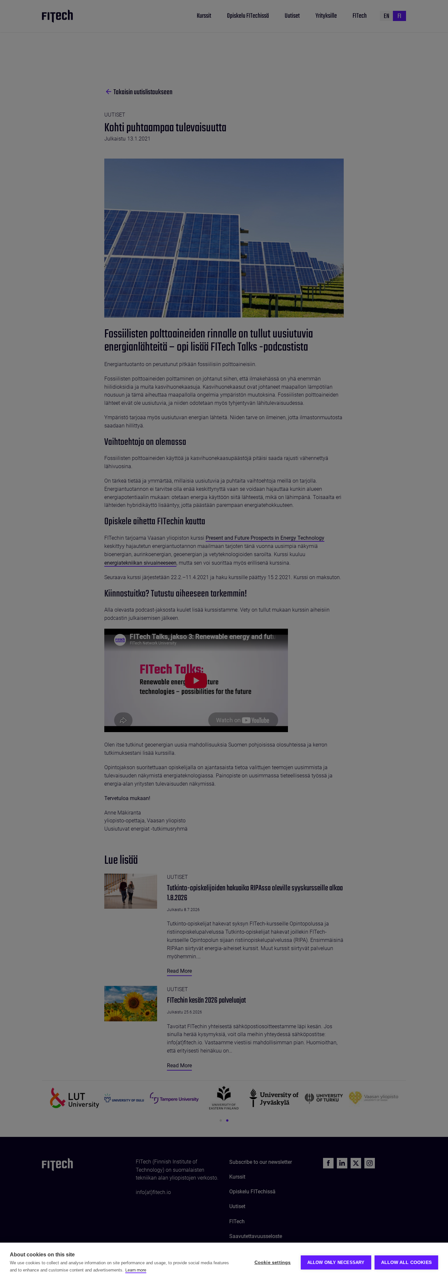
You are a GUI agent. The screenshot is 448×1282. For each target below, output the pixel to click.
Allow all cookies (406, 1262)
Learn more (135, 1270)
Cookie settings (273, 1262)
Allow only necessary (336, 1262)
